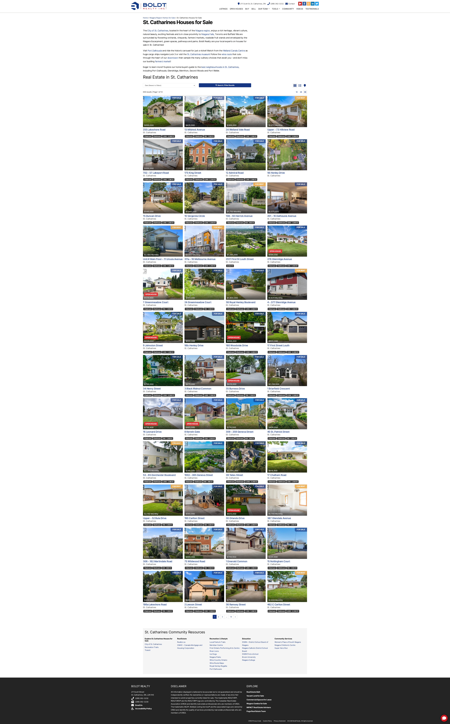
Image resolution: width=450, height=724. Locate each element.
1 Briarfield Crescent (278, 388)
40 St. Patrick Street (278, 431)
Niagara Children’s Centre (285, 645)
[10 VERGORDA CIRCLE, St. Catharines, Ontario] (204, 197)
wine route (226, 54)
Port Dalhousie (155, 50)
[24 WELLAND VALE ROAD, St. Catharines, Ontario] (246, 111)
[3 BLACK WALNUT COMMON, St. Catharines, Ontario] (204, 370)
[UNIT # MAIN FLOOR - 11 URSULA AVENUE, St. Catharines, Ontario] (163, 241)
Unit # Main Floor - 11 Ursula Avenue (163, 259)
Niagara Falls (207, 34)
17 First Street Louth (278, 345)
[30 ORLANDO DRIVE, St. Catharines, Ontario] (246, 500)
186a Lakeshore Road (155, 604)
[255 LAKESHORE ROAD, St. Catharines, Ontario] (163, 111)
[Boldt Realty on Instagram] (308, 4)
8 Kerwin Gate (192, 431)
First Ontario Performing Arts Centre (225, 648)
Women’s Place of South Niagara (288, 642)
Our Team (263, 9)
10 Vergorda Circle (194, 216)
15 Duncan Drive (152, 216)
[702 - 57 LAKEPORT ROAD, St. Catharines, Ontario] (163, 154)
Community (288, 9)
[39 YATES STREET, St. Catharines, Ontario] (246, 456)
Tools (275, 9)
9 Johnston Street (153, 345)
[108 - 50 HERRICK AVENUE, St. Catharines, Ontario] (246, 197)
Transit (147, 650)
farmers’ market (162, 61)
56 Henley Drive (276, 172)
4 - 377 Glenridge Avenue (281, 302)
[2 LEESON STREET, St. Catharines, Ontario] (204, 586)
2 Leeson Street (193, 604)
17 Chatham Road (277, 475)
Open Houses (236, 9)
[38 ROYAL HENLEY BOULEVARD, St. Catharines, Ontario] (246, 284)
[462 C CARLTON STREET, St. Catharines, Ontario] (287, 586)
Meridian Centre (216, 645)
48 (305, 92)
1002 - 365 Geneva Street (198, 475)
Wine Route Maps (217, 663)
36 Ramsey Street (236, 604)
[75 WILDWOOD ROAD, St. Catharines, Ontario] (204, 543)
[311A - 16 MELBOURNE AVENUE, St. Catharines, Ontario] (204, 241)
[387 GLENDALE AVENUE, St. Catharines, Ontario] (287, 500)
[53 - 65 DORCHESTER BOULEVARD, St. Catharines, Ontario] (163, 456)
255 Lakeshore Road (154, 129)
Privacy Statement (280, 721)
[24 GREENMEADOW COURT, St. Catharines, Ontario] (204, 284)
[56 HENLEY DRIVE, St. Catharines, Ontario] (287, 154)
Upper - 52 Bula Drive (154, 518)
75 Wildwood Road (194, 561)
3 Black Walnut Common (197, 388)
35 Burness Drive (235, 388)
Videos (299, 9)
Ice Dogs (213, 654)
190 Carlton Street (194, 518)
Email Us (138, 705)
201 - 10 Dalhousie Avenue (281, 216)
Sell (253, 9)
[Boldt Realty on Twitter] (317, 4)
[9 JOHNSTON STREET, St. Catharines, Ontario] (163, 327)
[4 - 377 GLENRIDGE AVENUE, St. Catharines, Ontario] (287, 284)
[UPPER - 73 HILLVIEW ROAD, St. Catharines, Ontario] (287, 111)
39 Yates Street (234, 475)
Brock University (249, 657)
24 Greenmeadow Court (197, 302)
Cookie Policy (267, 721)
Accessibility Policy (143, 708)
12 (297, 92)
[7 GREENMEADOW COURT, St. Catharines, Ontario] (163, 284)
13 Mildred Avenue (194, 129)
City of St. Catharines (157, 30)
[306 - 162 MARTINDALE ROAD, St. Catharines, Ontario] (163, 543)
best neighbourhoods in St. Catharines (220, 67)
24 (301, 92)
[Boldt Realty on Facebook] (304, 4)
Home (145, 18)
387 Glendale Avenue (279, 518)
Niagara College (248, 660)
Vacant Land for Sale (255, 696)
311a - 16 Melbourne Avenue (200, 259)
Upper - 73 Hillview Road (281, 129)
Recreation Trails (151, 647)
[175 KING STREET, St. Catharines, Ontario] (204, 154)
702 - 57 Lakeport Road (156, 172)
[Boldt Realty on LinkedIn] (313, 4)
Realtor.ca (181, 642)
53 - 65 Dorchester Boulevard (159, 475)
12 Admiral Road (235, 172)
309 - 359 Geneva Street (239, 431)
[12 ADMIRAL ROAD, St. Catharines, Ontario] (246, 154)
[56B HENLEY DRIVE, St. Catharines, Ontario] (204, 327)
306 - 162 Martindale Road (157, 561)
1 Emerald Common (236, 561)
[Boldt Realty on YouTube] (300, 4)
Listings (223, 9)
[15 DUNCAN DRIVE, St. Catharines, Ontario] (163, 197)
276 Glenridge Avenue (279, 259)
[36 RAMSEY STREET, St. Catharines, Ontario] (246, 586)
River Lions (214, 651)
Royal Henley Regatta (218, 666)
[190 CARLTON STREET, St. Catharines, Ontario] (204, 500)
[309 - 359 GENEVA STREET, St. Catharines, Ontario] (246, 413)
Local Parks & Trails (217, 642)
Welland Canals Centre (234, 50)
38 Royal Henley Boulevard (240, 302)
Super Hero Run (281, 648)
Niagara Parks (215, 657)
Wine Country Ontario (218, 660)
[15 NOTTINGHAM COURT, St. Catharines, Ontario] (287, 543)
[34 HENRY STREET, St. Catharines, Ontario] (163, 370)
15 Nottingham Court (278, 561)
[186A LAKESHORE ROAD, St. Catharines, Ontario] (163, 586)
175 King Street (192, 172)
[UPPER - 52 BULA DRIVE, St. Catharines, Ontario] (163, 500)
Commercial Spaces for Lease (259, 700)
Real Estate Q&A (253, 692)
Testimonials (312, 9)
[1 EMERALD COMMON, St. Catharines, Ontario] (246, 543)
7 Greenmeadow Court (155, 302)
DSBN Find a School (250, 654)
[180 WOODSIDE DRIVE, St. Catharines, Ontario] (246, 327)
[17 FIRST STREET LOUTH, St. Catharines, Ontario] (287, 327)
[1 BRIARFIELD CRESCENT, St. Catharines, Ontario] (287, 370)
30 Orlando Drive (235, 518)
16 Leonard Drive (152, 431)
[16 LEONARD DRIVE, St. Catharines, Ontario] (163, 413)
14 (231, 617)
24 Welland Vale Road (238, 129)
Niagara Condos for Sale (257, 703)
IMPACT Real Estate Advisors (259, 707)
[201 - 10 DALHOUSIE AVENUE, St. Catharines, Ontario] (287, 197)
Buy (247, 9)
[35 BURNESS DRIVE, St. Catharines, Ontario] (246, 370)
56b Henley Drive (194, 345)
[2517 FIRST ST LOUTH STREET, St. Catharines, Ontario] (246, 241)
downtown (172, 58)
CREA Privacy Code (254, 721)
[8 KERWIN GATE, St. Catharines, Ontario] (204, 413)
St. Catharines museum (198, 54)
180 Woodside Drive (237, 345)
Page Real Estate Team (256, 711)
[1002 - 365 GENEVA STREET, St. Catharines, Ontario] (204, 456)
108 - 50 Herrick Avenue (239, 216)
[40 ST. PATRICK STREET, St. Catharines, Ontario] (287, 413)
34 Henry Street (152, 388)
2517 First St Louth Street (240, 259)
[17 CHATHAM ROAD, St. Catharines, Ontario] (287, 456)
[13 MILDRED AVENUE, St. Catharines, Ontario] (204, 111)
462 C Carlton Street (278, 604)
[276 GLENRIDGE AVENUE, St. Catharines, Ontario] (287, 241)
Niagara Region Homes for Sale (162, 18)
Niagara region (202, 30)
